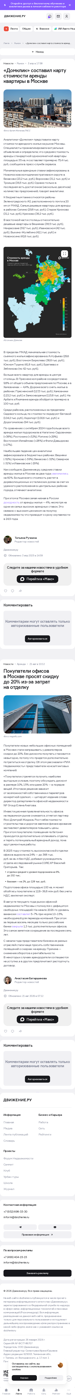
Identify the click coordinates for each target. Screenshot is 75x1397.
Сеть (42, 1128)
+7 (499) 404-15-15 (15, 1257)
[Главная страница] (14, 16)
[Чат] (58, 16)
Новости (8, 63)
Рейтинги (45, 1134)
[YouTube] (55, 1227)
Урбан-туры (11, 1176)
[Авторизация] (66, 16)
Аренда (21, 664)
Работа (43, 1122)
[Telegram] (20, 1227)
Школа (8, 1183)
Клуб (6, 1170)
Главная (8, 1122)
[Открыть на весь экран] (64, 253)
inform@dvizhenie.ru (16, 1217)
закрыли (17, 926)
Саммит (8, 1164)
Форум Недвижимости (18, 1158)
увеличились (59, 473)
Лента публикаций (15, 1134)
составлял (23, 914)
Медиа (7, 1128)
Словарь (9, 1140)
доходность (11, 502)
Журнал (8, 1189)
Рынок (20, 63)
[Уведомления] (49, 16)
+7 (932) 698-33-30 (15, 1211)
